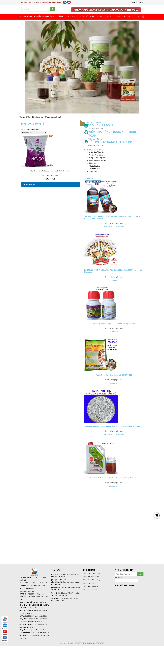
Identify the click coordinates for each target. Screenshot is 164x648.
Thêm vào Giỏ (29, 184)
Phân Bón (92, 163)
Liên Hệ (140, 2)
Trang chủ (23, 117)
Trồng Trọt (63, 17)
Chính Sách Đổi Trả (90, 583)
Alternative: (119, 577)
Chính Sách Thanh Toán (91, 573)
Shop (133, 2)
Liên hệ (140, 17)
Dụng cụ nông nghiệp (109, 17)
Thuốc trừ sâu (94, 169)
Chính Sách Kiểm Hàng (91, 580)
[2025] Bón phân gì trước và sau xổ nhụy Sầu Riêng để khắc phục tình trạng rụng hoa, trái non (65, 582)
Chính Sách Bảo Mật (90, 586)
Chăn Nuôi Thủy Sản (83, 17)
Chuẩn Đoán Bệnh (44, 17)
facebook (4, 640)
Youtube (5, 634)
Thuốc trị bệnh (94, 166)
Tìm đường (5, 622)
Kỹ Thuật (129, 17)
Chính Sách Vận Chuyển (92, 590)
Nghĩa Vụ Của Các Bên (91, 576)
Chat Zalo (4, 628)
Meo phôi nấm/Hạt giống (98, 160)
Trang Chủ (26, 17)
